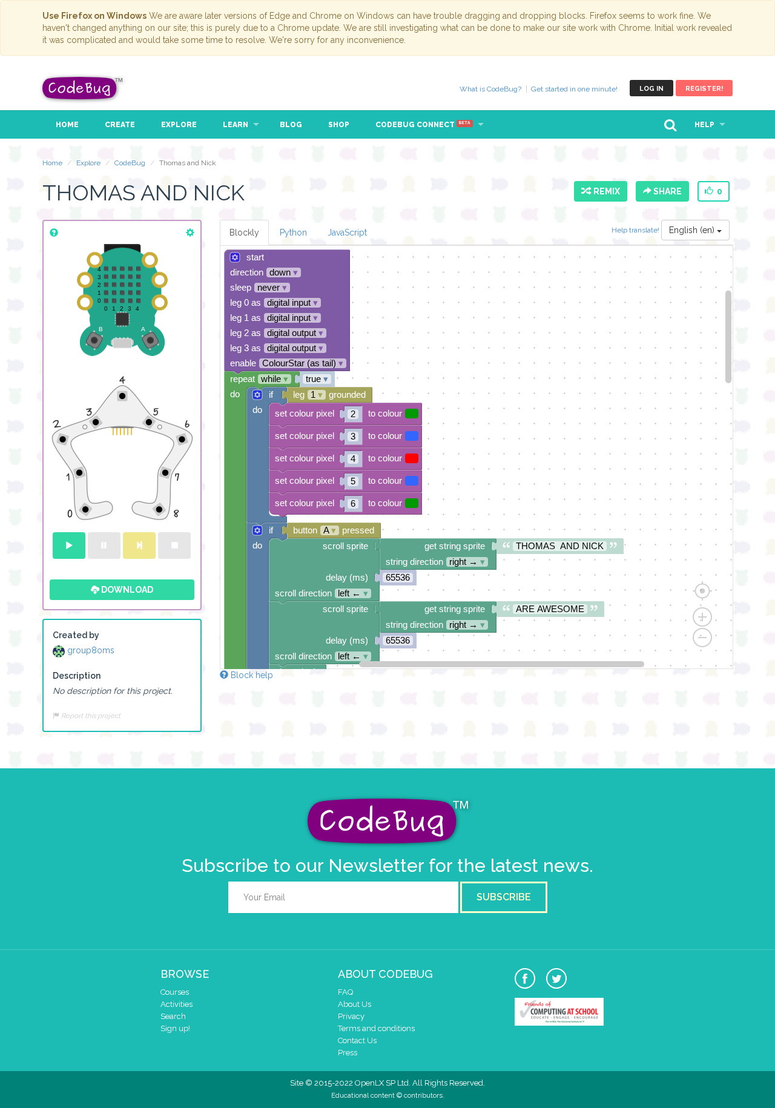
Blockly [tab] (244, 232)
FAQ (345, 992)
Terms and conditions (376, 1028)
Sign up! (175, 1028)
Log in (651, 89)
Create (120, 124)
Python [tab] (293, 232)
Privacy (351, 1016)
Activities (176, 1004)
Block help (250, 675)
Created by (76, 635)
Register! (704, 89)
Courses (174, 992)
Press (347, 1052)
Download (126, 590)
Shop (338, 124)
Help (704, 124)
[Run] (69, 545)
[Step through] (139, 545)
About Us (354, 1004)
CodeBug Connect (422, 124)
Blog (291, 124)
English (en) (693, 230)
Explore (179, 124)
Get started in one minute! (574, 89)
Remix (605, 191)
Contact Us (357, 1040)
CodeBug (83, 88)
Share (666, 191)
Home (67, 124)
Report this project (89, 715)
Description (77, 676)
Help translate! (636, 230)
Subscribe (504, 897)
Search (173, 1016)
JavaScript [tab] (347, 232)
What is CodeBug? (490, 89)
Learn (235, 124)
